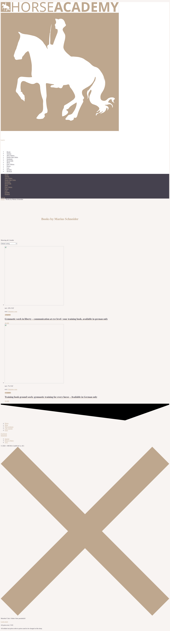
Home (3, 199)
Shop (6, 425)
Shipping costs (12, 311)
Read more (8, 315)
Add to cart (8, 393)
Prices (6, 423)
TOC (6, 442)
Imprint (7, 439)
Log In (3, 140)
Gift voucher (9, 429)
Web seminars (9, 427)
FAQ (6, 430)
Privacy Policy (9, 441)
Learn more (4, 622)
